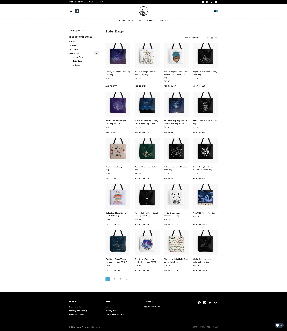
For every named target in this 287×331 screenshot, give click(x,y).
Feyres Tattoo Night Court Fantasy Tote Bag (146, 214)
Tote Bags (77, 61)
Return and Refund (76, 314)
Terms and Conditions (115, 314)
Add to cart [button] (111, 86)
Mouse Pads (78, 57)
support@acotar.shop (152, 306)
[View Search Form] (71, 11)
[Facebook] (203, 2)
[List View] (216, 37)
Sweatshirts (73, 49)
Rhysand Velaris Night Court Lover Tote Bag (176, 260)
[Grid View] (211, 37)
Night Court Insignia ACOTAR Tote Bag (202, 260)
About (108, 306)
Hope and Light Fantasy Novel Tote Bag (145, 73)
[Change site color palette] (77, 11)
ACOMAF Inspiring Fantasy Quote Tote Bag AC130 (175, 122)
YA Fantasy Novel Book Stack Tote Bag (115, 214)
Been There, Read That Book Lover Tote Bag (203, 168)
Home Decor (74, 65)
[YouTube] (216, 2)
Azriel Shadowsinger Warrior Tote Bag (173, 214)
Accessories (74, 53)
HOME (122, 20)
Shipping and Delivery (78, 310)
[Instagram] (207, 2)
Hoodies (72, 45)
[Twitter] (212, 2)
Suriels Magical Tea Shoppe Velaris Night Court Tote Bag (176, 74)
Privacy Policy (111, 310)
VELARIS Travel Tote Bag (204, 213)
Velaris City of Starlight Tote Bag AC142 (115, 122)
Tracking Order (75, 306)
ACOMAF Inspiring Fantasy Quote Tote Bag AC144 (146, 122)
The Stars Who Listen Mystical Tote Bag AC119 (145, 260)
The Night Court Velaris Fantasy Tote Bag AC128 (116, 260)
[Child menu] (96, 53)
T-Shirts (72, 41)
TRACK (141, 20)
